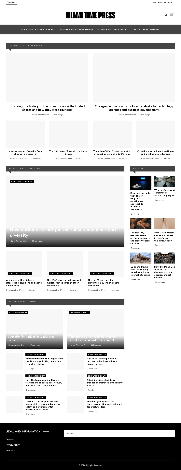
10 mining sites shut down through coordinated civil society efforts (104, 383)
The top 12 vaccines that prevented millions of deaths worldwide (103, 283)
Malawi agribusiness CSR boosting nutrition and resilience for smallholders (104, 404)
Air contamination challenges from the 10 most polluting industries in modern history (44, 361)
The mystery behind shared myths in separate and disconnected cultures (140, 238)
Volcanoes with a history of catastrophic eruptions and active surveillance (24, 283)
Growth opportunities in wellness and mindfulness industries (155, 153)
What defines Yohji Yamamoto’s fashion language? (164, 193)
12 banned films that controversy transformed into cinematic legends (140, 271)
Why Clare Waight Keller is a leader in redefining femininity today (164, 236)
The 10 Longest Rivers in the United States (68, 153)
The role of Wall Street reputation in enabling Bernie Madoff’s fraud (112, 153)
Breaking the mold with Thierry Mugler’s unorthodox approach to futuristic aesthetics (140, 201)
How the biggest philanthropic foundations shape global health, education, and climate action (43, 383)
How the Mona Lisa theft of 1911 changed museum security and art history (164, 272)
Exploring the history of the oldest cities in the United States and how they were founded (47, 108)
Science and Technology (22, 181)
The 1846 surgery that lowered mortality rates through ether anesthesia (64, 283)
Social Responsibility (18, 312)
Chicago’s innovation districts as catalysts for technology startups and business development (134, 108)
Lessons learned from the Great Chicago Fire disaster (25, 153)
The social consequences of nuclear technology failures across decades (102, 361)
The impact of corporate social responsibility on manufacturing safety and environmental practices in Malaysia (42, 405)
